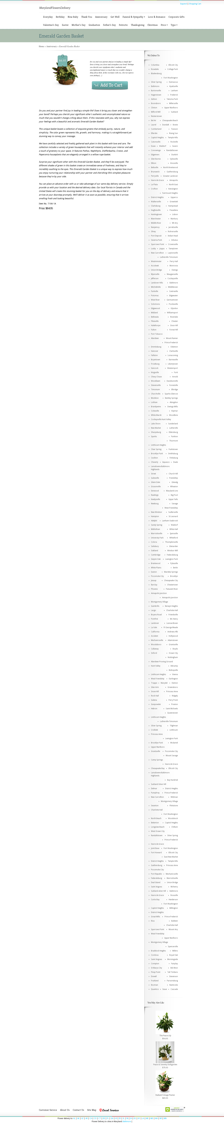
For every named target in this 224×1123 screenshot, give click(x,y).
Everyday (48, 16)
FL (108, 1118)
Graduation (94, 25)
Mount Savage (172, 756)
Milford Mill (155, 112)
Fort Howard (156, 853)
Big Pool (174, 495)
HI (116, 1118)
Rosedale (155, 69)
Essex (153, 146)
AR (86, 1118)
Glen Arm (155, 687)
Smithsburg (173, 454)
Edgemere (155, 155)
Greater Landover (170, 176)
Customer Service (48, 1110)
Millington (173, 908)
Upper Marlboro (171, 108)
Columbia (155, 65)
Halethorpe (155, 325)
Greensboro (173, 687)
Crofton (154, 189)
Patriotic (123, 25)
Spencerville (173, 946)
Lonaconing (173, 355)
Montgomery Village (159, 602)
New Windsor (156, 512)
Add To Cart (111, 85)
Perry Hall (174, 261)
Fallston (154, 355)
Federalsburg (172, 555)
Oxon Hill (174, 325)
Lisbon (175, 214)
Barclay (154, 585)
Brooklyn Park (157, 454)
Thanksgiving (137, 25)
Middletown (173, 287)
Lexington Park (171, 559)
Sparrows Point (157, 244)
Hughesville (155, 210)
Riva (153, 921)
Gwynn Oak (156, 559)
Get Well (114, 16)
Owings (175, 270)
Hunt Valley (155, 666)
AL (74, 1118)
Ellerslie (154, 133)
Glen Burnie (156, 159)
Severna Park (156, 240)
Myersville (155, 274)
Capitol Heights (157, 138)
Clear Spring (156, 449)
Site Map (91, 1110)
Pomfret (154, 619)
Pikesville (154, 321)
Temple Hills (173, 138)
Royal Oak (173, 955)
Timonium (155, 389)
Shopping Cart (195, 4)
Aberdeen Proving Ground (162, 662)
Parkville (154, 291)
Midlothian (155, 529)
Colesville (155, 411)
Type (174, 25)
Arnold (175, 377)
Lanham (174, 91)
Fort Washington (171, 78)
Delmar (154, 788)
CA (91, 1118)
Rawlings (154, 495)
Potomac (155, 296)
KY (139, 1118)
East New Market (171, 857)
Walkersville (156, 202)
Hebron (154, 709)
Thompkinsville (171, 542)
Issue (164, 989)
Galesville (155, 478)
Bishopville (173, 670)
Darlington (173, 679)
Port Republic (156, 874)
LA (143, 1118)
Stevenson (173, 976)
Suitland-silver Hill (158, 891)
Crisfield (154, 730)
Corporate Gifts (176, 16)
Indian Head (173, 236)
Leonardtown (172, 623)
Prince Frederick (171, 342)
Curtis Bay (155, 899)
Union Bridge (156, 270)
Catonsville (155, 142)
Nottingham (173, 657)
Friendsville (173, 615)
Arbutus (174, 240)
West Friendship (171, 508)
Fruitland (154, 981)
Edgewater (173, 296)
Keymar (174, 411)
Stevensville (156, 385)
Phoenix (154, 589)
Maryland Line (172, 491)
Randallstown (172, 150)
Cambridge (155, 555)
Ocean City (173, 653)
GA (112, 1118)
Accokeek (155, 266)
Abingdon (174, 402)
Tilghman (174, 726)
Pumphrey (155, 793)
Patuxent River (172, 589)
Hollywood (173, 636)
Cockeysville (173, 278)
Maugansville (172, 274)
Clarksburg (155, 206)
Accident (154, 636)
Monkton (155, 398)
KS (135, 1118)
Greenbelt (174, 202)
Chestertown (172, 585)
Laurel (153, 125)
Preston (174, 704)
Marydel (164, 683)
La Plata (154, 184)
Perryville (155, 176)
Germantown (172, 300)
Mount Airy (173, 929)
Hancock (154, 368)
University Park (157, 538)
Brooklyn (174, 576)
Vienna (175, 674)
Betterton (155, 823)
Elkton (153, 163)
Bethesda (155, 317)
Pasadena (174, 210)
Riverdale (174, 317)
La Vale (154, 627)
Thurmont (173, 441)
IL (123, 1118)
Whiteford (173, 538)
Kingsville (155, 372)
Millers (175, 951)
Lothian (154, 402)
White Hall (173, 529)
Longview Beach (157, 827)
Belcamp (174, 666)
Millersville (173, 103)
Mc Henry (174, 619)
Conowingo (156, 150)
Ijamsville (174, 533)
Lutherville (173, 428)
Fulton (153, 330)
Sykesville (174, 159)
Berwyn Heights (171, 606)
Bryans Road (156, 615)
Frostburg (155, 364)
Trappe (154, 683)
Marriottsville (156, 533)
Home (41, 46)
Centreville (173, 291)
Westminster (156, 261)
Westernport (172, 368)
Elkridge (174, 389)
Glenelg (175, 482)
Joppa (162, 249)
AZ (82, 1118)
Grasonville (156, 486)
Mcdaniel (174, 743)
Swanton (154, 806)
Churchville (155, 394)
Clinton (154, 108)
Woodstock (173, 818)
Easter (65, 25)
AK (78, 1118)
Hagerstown (156, 95)
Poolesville (173, 304)
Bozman (154, 985)
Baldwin (174, 921)
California (155, 632)
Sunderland (173, 424)
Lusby (153, 249)
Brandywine (156, 407)
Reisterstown (156, 116)
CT (99, 1118)
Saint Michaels (172, 709)
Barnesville (173, 360)
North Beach (156, 818)
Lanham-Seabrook (170, 521)
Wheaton (174, 486)
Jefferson (154, 278)
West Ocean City (158, 831)
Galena (154, 700)
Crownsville (173, 244)
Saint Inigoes (156, 887)
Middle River (156, 223)
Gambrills (155, 606)
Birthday (60, 16)
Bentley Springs (171, 398)
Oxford (154, 653)
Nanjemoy (155, 227)
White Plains (156, 568)
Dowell (154, 976)
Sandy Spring (156, 525)
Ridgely (175, 696)
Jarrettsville (173, 227)
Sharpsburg (156, 432)
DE (104, 1118)
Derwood (155, 491)
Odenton (174, 347)
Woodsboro (156, 644)
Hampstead (173, 206)
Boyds (175, 649)
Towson (174, 129)
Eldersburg (173, 432)
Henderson (173, 899)
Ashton (154, 99)
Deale (175, 462)
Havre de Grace (157, 180)
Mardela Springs (171, 572)
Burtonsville (156, 91)
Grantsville (173, 644)
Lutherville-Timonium (169, 721)
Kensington (173, 189)
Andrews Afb (172, 632)
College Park (172, 69)
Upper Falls (173, 499)
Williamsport (172, 313)
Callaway (155, 649)
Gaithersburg (172, 172)
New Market (156, 428)
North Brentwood (170, 167)
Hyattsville (173, 86)
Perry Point (173, 700)
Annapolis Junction (159, 593)
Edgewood (155, 308)
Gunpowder (156, 704)
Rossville (174, 895)
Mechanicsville (157, 640)
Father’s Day (109, 25)
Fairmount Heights (170, 193)
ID (120, 1118)
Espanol (183, 4)
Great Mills (155, 917)
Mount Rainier (172, 338)
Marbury (174, 219)
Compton (155, 964)
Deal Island (155, 882)
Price (164, 25)
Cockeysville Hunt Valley (161, 419)
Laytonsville (173, 253)
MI (161, 1118)
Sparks (154, 436)
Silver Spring (156, 82)
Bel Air (153, 120)
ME (147, 1118)
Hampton (155, 516)
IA (131, 1118)
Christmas (152, 25)
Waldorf (162, 146)
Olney (153, 231)
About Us (65, 1110)
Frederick (174, 95)
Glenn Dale (155, 482)
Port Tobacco (157, 334)
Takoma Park (172, 99)
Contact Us (78, 1110)
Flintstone (174, 806)
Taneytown (173, 249)
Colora (154, 542)
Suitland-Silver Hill (158, 784)
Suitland (174, 112)
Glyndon (174, 308)
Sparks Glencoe (171, 394)
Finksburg (174, 458)
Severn (175, 146)
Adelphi (154, 521)
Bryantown (155, 360)
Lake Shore (155, 424)
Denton (175, 683)
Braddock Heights (158, 951)
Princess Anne (172, 691)
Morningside (172, 959)
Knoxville (174, 163)
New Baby (73, 16)
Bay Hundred (172, 780)
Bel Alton (174, 968)
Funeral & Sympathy (134, 16)
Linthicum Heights (158, 445)
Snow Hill (155, 691)
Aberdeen (155, 338)
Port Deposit (156, 236)
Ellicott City (173, 65)
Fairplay (174, 964)
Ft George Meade (171, 627)
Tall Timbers (172, 972)
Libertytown (173, 364)
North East (173, 184)
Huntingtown (156, 214)
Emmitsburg (156, 347)
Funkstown (173, 449)
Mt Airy (175, 223)
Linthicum (174, 730)
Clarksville (173, 351)
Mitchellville (156, 287)
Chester (174, 321)
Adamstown (173, 640)
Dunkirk (174, 155)
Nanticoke (173, 985)
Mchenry (174, 887)
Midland (154, 313)
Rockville (174, 142)
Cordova (154, 955)
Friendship (173, 478)
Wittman (174, 797)
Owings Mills (172, 407)
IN (127, 1118)
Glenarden (173, 546)
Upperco (174, 197)
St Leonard (173, 516)
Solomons (155, 304)
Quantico (155, 989)
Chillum (174, 827)
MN (165, 1118)
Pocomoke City (157, 576)
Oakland (154, 551)
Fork (176, 372)
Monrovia (174, 266)
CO (95, 1118)
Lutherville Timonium (169, 257)
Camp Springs (157, 760)
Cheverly (154, 462)
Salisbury (155, 546)
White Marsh (156, 415)
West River (155, 300)
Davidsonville (172, 381)
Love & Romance (156, 16)
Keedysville (155, 499)
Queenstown (172, 713)
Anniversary (101, 16)
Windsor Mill (172, 551)
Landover (155, 623)
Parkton (174, 436)
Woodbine (173, 415)
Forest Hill (173, 330)
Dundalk (165, 125)
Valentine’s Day (51, 25)
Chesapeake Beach (170, 120)
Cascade (174, 989)
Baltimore (155, 86)
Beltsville (154, 167)
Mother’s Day (78, 25)
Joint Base (155, 848)
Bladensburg (156, 73)
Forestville (173, 385)
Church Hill (173, 474)
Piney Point (155, 972)
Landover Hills (157, 283)
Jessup (153, 580)
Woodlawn (155, 381)
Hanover (154, 351)
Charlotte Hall (172, 610)
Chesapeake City (171, 580)
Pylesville (174, 563)
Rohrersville (173, 231)
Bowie (175, 125)
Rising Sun (173, 133)
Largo (153, 610)
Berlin (175, 568)
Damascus (173, 82)
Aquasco (166, 462)
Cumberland (156, 129)
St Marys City (156, 968)
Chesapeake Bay (158, 768)
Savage (175, 504)
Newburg (154, 504)
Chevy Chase (156, 377)
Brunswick (155, 172)
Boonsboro (156, 103)
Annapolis (173, 180)
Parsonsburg (172, 981)
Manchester (156, 219)
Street (153, 474)
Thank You (86, 16)
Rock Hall (155, 696)
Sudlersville (173, 512)
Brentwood (155, 563)
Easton (154, 572)
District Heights (157, 197)
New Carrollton (157, 253)
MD (151, 1118)
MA (156, 1118)
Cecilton (154, 458)
